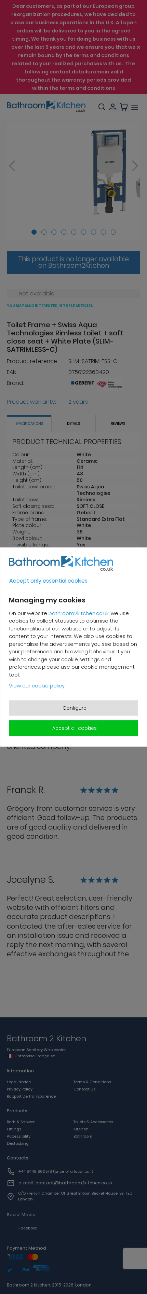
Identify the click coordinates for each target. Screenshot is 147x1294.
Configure (74, 707)
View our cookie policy (37, 685)
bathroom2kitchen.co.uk (79, 612)
